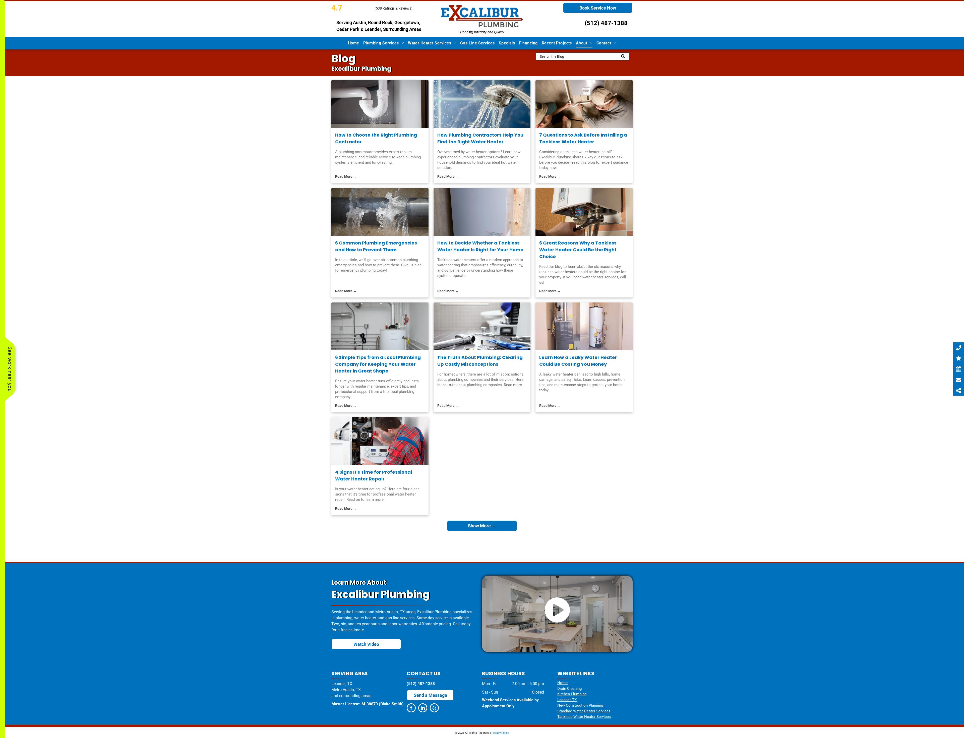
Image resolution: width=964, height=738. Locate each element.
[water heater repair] (380, 441)
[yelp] (434, 708)
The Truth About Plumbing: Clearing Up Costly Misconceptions (480, 360)
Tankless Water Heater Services (584, 716)
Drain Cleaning (569, 688)
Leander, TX (567, 700)
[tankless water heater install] (584, 104)
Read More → (346, 176)
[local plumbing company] (380, 326)
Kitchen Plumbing (571, 694)
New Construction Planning (580, 705)
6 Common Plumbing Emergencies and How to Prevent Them (376, 246)
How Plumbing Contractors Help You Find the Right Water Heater (480, 138)
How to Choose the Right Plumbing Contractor (376, 138)
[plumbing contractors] (482, 104)
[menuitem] (353, 43)
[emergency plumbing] (380, 212)
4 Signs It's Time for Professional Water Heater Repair (373, 475)
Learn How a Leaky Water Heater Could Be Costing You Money (578, 360)
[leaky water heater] (584, 326)
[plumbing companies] (482, 326)
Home (562, 683)
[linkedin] (422, 708)
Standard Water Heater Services (584, 711)
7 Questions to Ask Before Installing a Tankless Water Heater (583, 138)
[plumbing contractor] (380, 104)
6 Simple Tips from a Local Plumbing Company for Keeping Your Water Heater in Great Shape (378, 364)
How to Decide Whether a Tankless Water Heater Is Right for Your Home (480, 246)
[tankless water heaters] (482, 212)
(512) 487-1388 (606, 23)
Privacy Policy (500, 732)
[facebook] (411, 708)
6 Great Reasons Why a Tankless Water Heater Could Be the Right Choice (578, 250)
